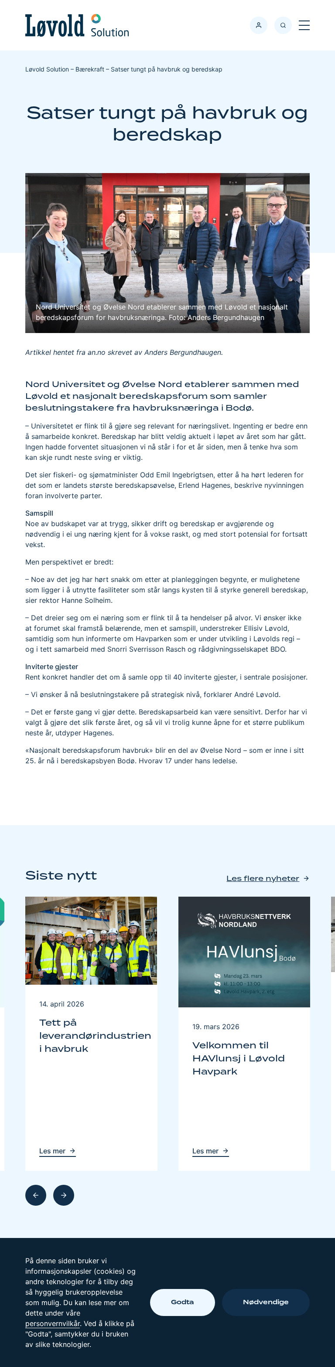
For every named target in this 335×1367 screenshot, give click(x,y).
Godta (182, 1302)
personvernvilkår (52, 1323)
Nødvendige (266, 1302)
